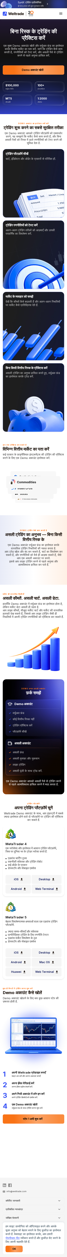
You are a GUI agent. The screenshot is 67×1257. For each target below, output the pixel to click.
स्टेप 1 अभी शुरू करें (32, 1119)
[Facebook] (10, 1185)
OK (14, 1248)
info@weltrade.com (16, 1191)
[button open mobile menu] (61, 13)
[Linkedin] (5, 1185)
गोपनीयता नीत (12, 1238)
